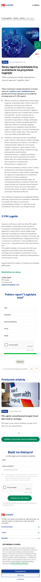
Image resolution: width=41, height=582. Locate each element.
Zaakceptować (20, 571)
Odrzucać (20, 575)
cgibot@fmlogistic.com (10, 285)
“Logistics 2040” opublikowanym (21, 91)
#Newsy (20, 362)
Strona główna (7, 18)
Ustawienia (20, 579)
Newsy (16, 18)
